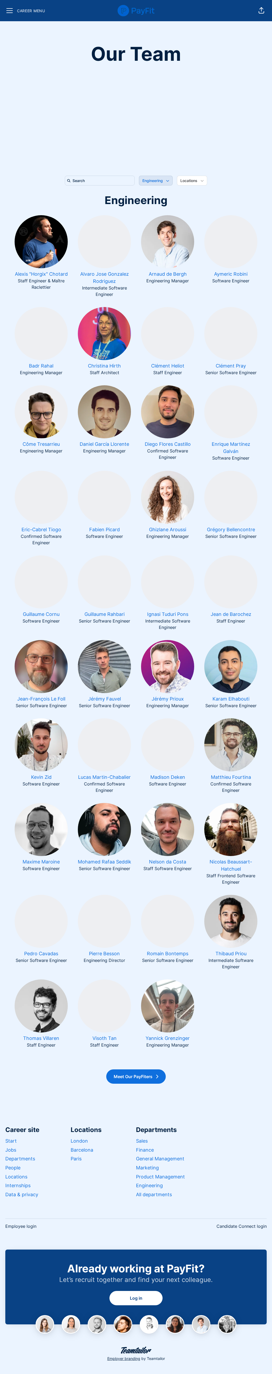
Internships (18, 1185)
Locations (16, 1176)
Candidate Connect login (241, 1226)
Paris (76, 1158)
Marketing (147, 1167)
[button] (261, 10)
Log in (136, 1298)
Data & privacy (21, 1194)
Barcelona (82, 1150)
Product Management (160, 1176)
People (12, 1167)
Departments (20, 1158)
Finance (145, 1150)
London (79, 1141)
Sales (142, 1141)
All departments (154, 1194)
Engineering (136, 200)
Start (11, 1141)
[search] (100, 180)
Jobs (10, 1150)
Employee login (20, 1226)
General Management (160, 1158)
